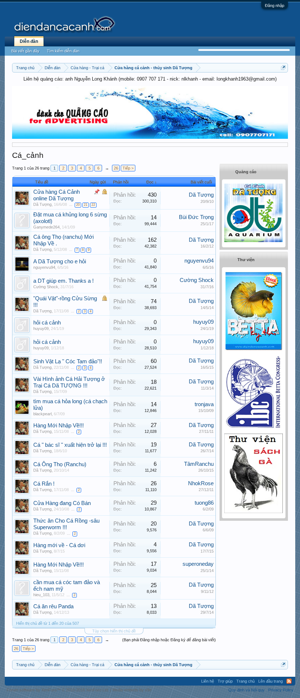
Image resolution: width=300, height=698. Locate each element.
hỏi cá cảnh (47, 323)
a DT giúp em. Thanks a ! (63, 281)
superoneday (198, 564)
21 (85, 205)
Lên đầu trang (270, 681)
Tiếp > (128, 168)
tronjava (204, 404)
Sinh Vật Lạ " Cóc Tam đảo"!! (67, 361)
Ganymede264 (46, 227)
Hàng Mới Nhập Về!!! (58, 425)
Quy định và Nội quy (246, 690)
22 (93, 205)
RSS (289, 681)
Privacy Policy (280, 690)
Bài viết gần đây (25, 51)
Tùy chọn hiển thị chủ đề (114, 631)
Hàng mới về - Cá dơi (59, 545)
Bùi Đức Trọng (196, 217)
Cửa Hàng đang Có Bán (62, 503)
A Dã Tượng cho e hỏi (59, 261)
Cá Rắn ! (44, 484)
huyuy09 (41, 328)
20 (78, 205)
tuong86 (204, 503)
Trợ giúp (225, 681)
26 (116, 168)
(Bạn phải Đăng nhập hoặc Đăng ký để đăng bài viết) (169, 640)
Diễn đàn (29, 41)
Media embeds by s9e (131, 690)
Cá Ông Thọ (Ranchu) (59, 464)
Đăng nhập (274, 5)
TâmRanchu (199, 464)
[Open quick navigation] (283, 67)
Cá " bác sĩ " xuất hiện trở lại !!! (70, 445)
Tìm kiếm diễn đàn (63, 51)
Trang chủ (245, 681)
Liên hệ (207, 681)
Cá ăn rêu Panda (53, 606)
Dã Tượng (42, 204)
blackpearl (42, 414)
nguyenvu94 (44, 267)
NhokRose (201, 483)
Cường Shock (45, 287)
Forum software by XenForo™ (58, 690)
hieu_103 (41, 595)
